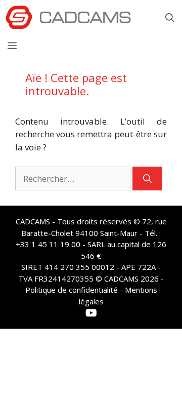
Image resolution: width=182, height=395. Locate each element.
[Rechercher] (147, 179)
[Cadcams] (68, 17)
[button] (170, 18)
